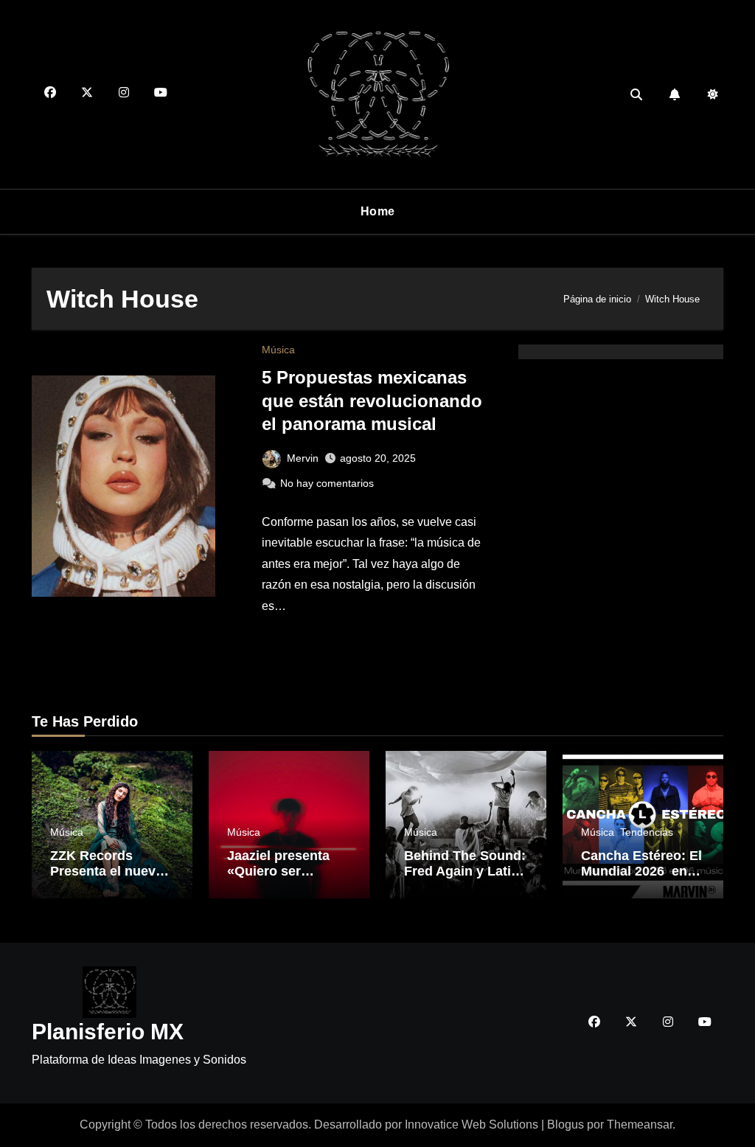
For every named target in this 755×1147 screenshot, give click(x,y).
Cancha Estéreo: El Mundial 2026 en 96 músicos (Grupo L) (641, 879)
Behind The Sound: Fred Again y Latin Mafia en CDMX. (465, 871)
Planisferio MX (108, 1031)
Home (378, 211)
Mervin (303, 458)
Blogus (565, 1124)
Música (278, 349)
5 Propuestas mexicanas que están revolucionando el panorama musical (372, 400)
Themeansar (639, 1124)
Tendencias (646, 832)
